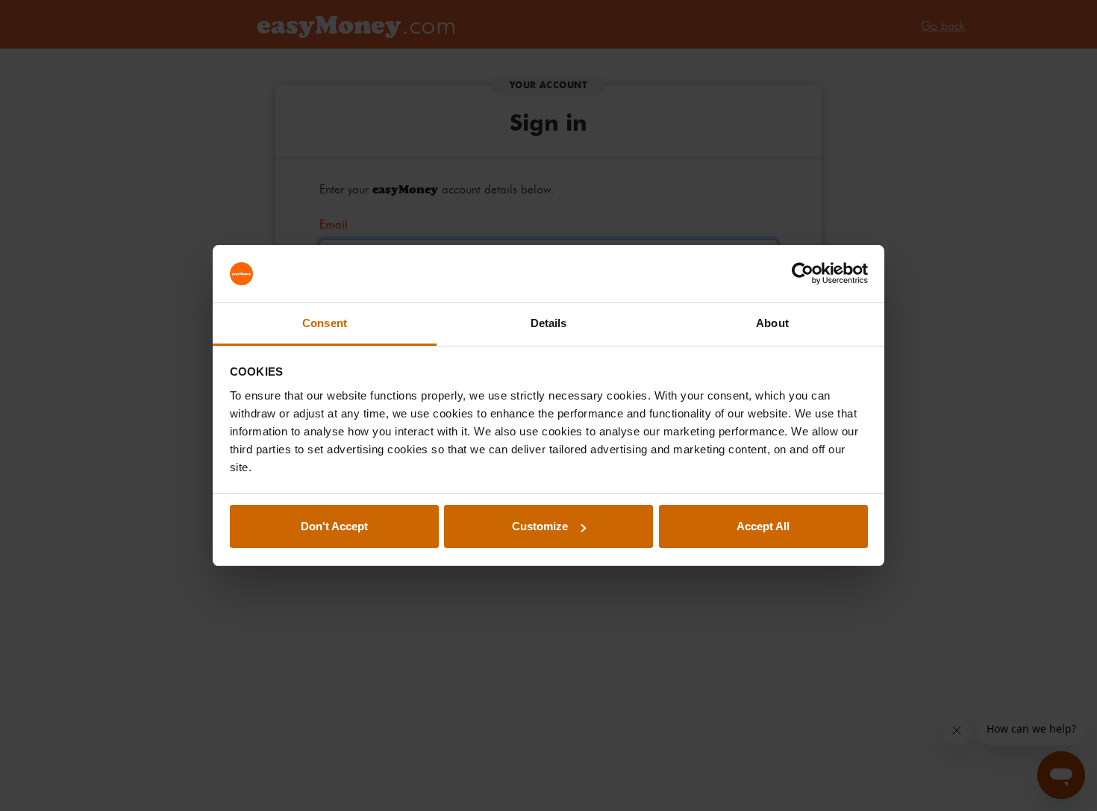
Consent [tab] (324, 323)
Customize (540, 526)
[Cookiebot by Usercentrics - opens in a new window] (802, 274)
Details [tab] (549, 323)
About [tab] (772, 323)
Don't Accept (334, 526)
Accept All (763, 526)
